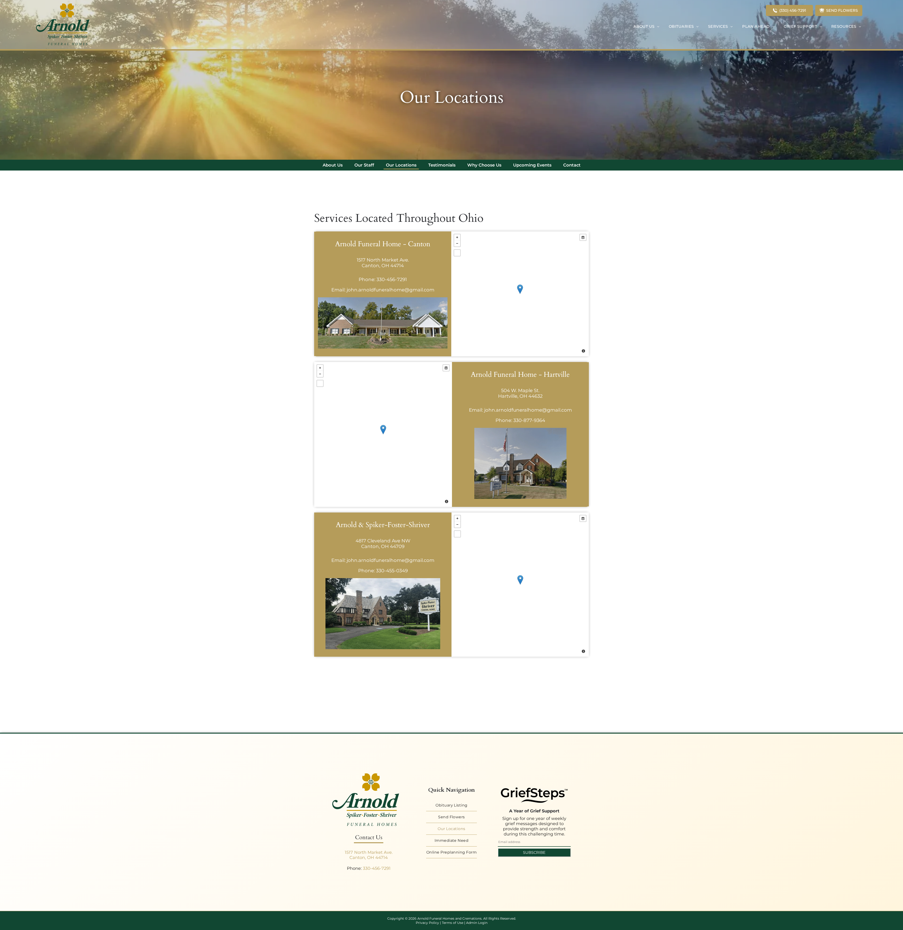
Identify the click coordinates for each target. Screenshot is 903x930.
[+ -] (520, 293)
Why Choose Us (484, 165)
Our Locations (401, 165)
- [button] (457, 243)
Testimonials (441, 165)
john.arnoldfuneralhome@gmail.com (390, 290)
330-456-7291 (391, 279)
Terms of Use (452, 923)
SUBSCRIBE (534, 852)
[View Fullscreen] (457, 253)
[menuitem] (646, 26)
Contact (572, 165)
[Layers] (583, 237)
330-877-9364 (529, 420)
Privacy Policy (427, 923)
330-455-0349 (392, 570)
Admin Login (476, 923)
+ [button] (457, 237)
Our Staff (364, 165)
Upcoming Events (532, 165)
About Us (333, 165)
